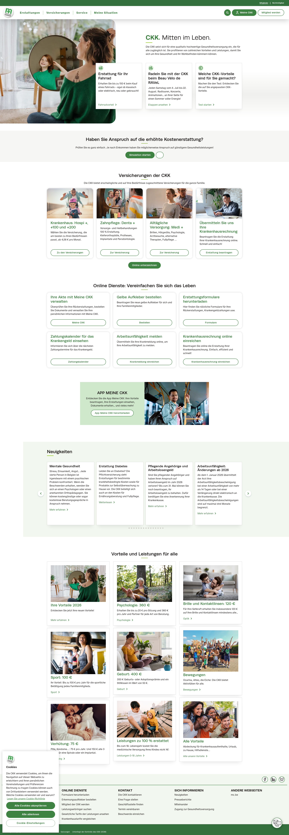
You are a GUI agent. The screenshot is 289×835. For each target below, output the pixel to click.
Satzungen (65, 832)
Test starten (204, 104)
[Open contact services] (277, 823)
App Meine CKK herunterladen (112, 413)
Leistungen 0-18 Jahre (129, 755)
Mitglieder (263, 3)
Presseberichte (182, 799)
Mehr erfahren (57, 509)
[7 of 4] (143, 528)
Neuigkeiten (181, 794)
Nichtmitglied (278, 3)
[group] (70, 493)
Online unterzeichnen (144, 265)
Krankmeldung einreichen (144, 361)
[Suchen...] (227, 12)
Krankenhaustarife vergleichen (79, 818)
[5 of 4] (138, 528)
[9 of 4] (148, 528)
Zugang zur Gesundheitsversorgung (194, 809)
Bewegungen (190, 689)
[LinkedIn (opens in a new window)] (273, 779)
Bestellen (144, 322)
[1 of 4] (129, 528)
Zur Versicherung (119, 252)
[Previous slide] (41, 493)
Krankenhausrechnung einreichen (210, 361)
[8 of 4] (146, 528)
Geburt (121, 689)
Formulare (211, 322)
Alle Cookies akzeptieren (31, 805)
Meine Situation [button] (106, 13)
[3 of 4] (134, 528)
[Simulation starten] (160, 155)
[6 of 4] (141, 528)
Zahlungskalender (78, 361)
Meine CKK (78, 322)
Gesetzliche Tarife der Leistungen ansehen (85, 814)
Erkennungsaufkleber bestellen (79, 799)
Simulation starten (140, 155)
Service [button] (82, 13)
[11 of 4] (153, 528)
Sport (54, 692)
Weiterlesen (105, 502)
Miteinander (181, 804)
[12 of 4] (155, 528)
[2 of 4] (131, 528)
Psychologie (123, 620)
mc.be (234, 794)
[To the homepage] (8, 13)
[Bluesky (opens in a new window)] (282, 779)
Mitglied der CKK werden (75, 804)
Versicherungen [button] (58, 13)
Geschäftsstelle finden (130, 804)
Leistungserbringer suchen (76, 809)
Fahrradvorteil (106, 104)
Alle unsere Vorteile (194, 756)
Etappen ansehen (158, 104)
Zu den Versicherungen (70, 252)
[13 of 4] (158, 528)
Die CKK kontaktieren (130, 794)
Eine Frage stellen (128, 799)
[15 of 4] (162, 528)
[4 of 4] (136, 528)
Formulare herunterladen (75, 794)
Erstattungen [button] (30, 13)
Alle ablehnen (30, 814)
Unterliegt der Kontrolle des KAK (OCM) (89, 832)
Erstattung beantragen (219, 252)
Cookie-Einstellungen (31, 823)
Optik (186, 618)
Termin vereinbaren (129, 809)
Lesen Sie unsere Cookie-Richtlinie (26, 798)
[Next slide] (248, 493)
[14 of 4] (160, 528)
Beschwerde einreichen (131, 814)
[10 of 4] (150, 528)
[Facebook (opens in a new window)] (265, 779)
